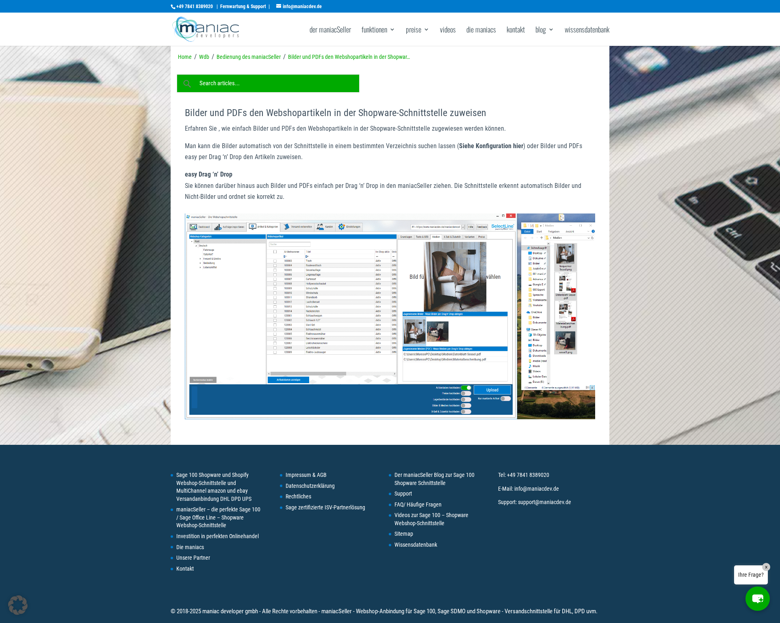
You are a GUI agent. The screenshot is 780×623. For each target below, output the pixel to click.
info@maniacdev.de (536, 488)
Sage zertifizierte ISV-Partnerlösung (325, 507)
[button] (757, 598)
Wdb (204, 57)
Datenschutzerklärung (310, 486)
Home (185, 57)
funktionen (374, 30)
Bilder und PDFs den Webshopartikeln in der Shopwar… (349, 57)
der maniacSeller (330, 30)
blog (540, 30)
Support (403, 493)
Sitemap (403, 533)
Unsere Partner (193, 557)
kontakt (516, 30)
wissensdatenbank (587, 30)
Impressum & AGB (306, 475)
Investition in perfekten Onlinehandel (217, 536)
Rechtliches (298, 496)
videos (448, 30)
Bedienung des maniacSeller (249, 57)
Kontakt (185, 568)
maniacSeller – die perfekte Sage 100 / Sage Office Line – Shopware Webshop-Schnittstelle (218, 517)
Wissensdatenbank (415, 544)
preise (413, 30)
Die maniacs (190, 547)
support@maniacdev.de (544, 502)
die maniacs (481, 30)
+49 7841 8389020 (194, 6)
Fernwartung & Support (243, 6)
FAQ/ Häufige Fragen (418, 504)
